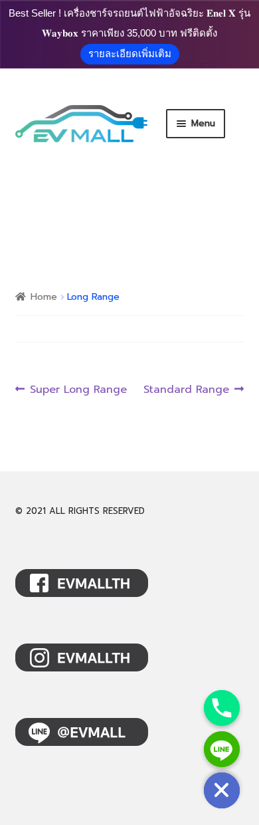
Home (44, 297)
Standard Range (186, 390)
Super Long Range (78, 390)
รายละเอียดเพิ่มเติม (129, 53)
